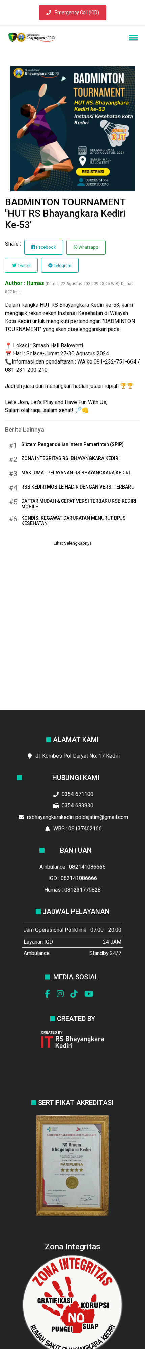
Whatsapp (87, 247)
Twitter (24, 265)
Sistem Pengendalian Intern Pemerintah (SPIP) (72, 444)
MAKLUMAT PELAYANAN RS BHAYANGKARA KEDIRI (75, 472)
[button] (132, 37)
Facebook (45, 247)
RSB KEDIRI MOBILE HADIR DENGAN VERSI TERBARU (77, 487)
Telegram (62, 265)
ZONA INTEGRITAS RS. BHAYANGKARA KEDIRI (70, 458)
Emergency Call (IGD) (76, 12)
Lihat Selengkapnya (73, 543)
